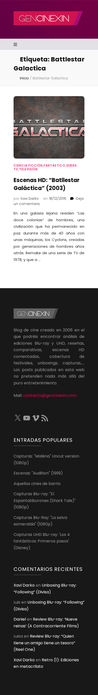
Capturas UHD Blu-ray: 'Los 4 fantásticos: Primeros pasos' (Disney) (42, 541)
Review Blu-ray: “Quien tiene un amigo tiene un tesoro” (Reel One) (44, 642)
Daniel (20, 619)
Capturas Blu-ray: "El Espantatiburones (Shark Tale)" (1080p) (45, 500)
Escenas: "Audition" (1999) (38, 473)
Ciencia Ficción (28, 165)
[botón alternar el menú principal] (16, 44)
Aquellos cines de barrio (37, 483)
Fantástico (54, 165)
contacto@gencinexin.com (50, 395)
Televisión (28, 169)
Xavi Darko (29, 198)
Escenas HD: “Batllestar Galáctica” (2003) (46, 184)
